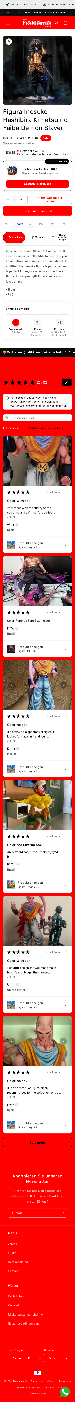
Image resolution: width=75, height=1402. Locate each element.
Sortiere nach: (37, 427)
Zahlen (12, 1244)
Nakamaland (20, 1381)
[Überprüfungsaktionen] (66, 492)
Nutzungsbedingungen (23, 1323)
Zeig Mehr (13, 516)
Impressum (65, 1381)
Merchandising (18, 1262)
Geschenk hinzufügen (37, 183)
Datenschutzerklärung (43, 1381)
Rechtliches (16, 1296)
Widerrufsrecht (39, 1393)
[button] (8, 22)
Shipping (7, 143)
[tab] (14, 237)
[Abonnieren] (62, 1213)
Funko (12, 1253)
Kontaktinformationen (29, 1387)
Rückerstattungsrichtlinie (25, 1314)
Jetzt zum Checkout (38, 211)
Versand (13, 1305)
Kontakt (13, 1271)
